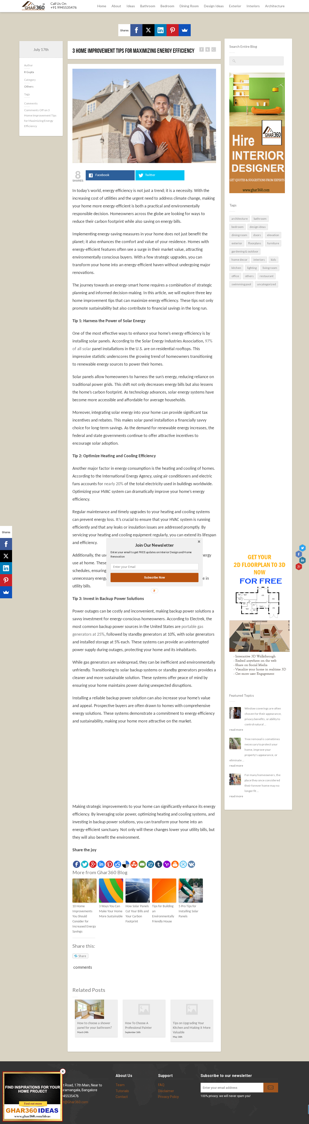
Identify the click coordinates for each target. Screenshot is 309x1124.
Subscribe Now (154, 577)
